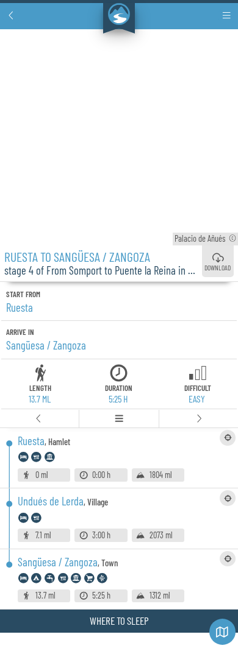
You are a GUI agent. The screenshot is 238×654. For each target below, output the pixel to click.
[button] (11, 15)
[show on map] (228, 438)
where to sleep (119, 620)
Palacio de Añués (205, 238)
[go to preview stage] (39, 418)
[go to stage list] (119, 418)
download (217, 267)
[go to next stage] (198, 418)
